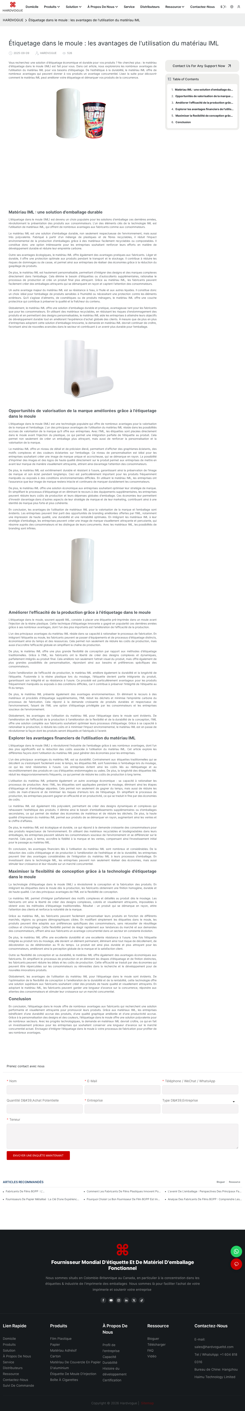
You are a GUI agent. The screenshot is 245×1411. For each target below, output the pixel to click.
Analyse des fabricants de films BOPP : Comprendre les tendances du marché (205, 1199)
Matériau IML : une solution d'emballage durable (204, 89)
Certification (112, 1380)
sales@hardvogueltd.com (214, 1347)
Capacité (109, 1357)
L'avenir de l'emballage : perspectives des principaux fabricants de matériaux (205, 1191)
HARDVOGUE (13, 20)
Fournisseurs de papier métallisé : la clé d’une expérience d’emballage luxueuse (43, 1199)
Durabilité (110, 1362)
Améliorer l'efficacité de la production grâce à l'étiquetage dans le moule (205, 102)
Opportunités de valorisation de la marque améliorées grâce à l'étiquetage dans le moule (204, 96)
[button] (224, 6)
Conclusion (183, 122)
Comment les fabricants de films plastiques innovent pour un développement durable (124, 1191)
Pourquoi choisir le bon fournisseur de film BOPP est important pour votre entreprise (124, 1199)
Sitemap (147, 1403)
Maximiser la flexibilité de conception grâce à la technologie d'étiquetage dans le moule (205, 115)
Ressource (234, 1181)
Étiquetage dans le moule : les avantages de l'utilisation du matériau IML (84, 20)
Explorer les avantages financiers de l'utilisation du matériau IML (205, 109)
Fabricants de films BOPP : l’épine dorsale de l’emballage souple (26, 1191)
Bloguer (221, 1181)
